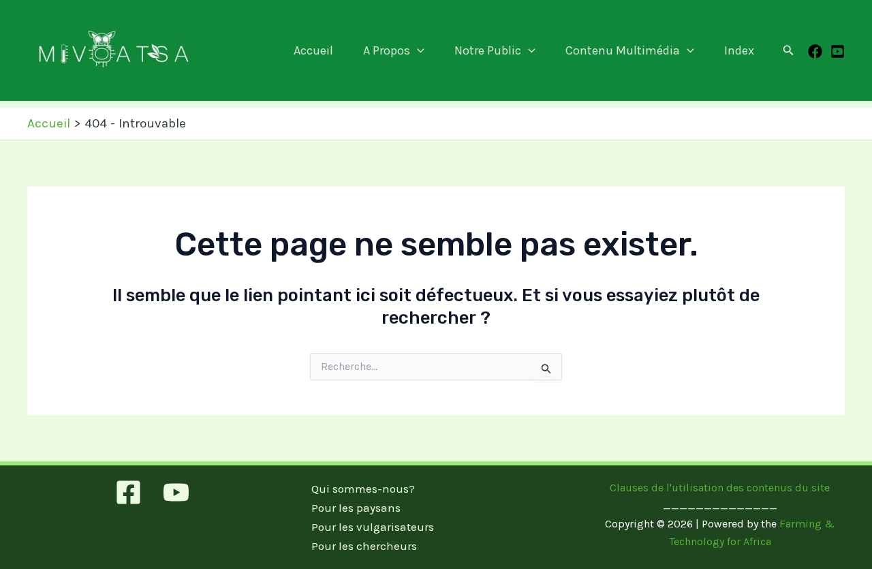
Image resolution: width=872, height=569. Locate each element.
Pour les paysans (356, 507)
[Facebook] (815, 51)
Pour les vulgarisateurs (372, 527)
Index (739, 50)
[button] (417, 50)
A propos (386, 50)
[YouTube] (837, 51)
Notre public (487, 50)
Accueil (313, 50)
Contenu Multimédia (622, 50)
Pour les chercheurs (364, 546)
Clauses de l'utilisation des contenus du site (720, 487)
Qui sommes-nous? (363, 488)
